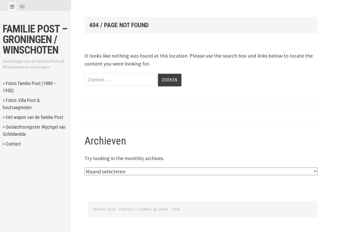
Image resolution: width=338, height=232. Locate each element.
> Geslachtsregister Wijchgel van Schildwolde (34, 130)
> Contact (12, 144)
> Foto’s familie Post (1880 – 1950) (29, 87)
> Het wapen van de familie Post (33, 117)
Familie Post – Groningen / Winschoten (35, 39)
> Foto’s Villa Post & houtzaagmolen (21, 104)
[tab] (12, 6)
